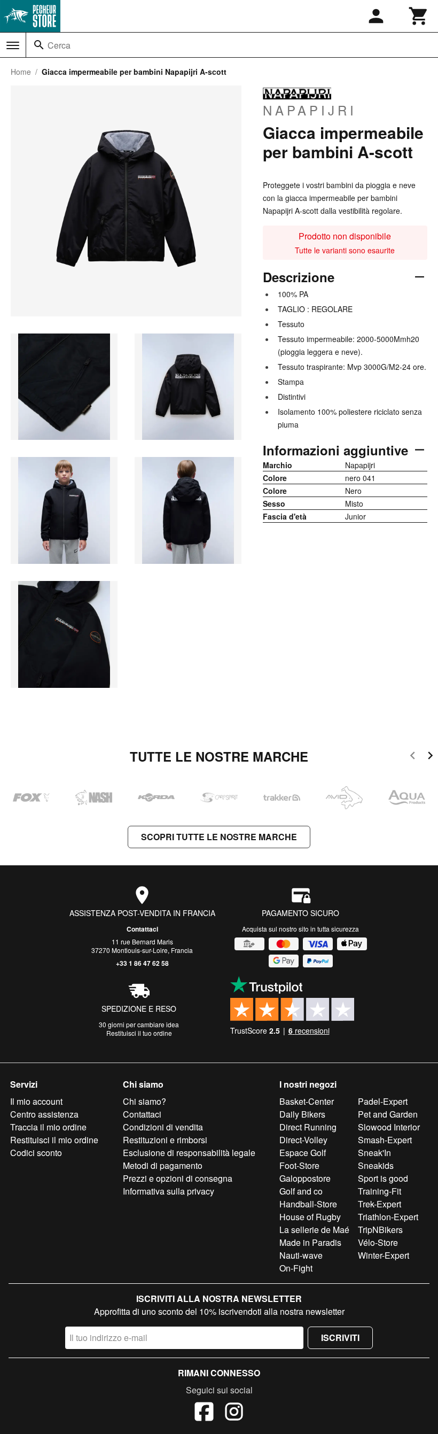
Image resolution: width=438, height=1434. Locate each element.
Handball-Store (308, 1204)
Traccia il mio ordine (48, 1127)
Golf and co (301, 1191)
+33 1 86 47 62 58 (142, 963)
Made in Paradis (310, 1242)
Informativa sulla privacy (168, 1191)
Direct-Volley (303, 1140)
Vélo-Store (378, 1242)
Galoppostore (305, 1178)
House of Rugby (310, 1217)
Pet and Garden (388, 1114)
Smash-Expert (385, 1140)
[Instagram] (234, 1413)
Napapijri (310, 109)
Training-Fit (379, 1191)
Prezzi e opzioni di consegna (177, 1178)
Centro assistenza (44, 1114)
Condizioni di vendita (163, 1127)
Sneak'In (374, 1152)
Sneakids (376, 1165)
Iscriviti (340, 1337)
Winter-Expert (383, 1255)
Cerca (59, 45)
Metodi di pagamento (162, 1165)
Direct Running (308, 1127)
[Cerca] (39, 45)
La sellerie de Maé (314, 1229)
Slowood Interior (389, 1127)
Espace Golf (302, 1152)
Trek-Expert (379, 1204)
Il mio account (36, 1101)
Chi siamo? (144, 1101)
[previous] (412, 757)
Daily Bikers (302, 1114)
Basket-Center (306, 1101)
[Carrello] (418, 16)
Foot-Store (299, 1165)
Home (21, 71)
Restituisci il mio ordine (54, 1140)
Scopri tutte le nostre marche (219, 837)
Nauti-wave (301, 1255)
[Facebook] (204, 1413)
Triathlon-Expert (388, 1217)
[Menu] (13, 45)
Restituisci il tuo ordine (139, 1032)
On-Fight (295, 1268)
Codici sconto (36, 1152)
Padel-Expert (383, 1101)
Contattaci (142, 929)
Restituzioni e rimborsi (165, 1140)
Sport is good (383, 1178)
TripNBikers (380, 1229)
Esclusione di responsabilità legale (189, 1152)
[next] (430, 757)
